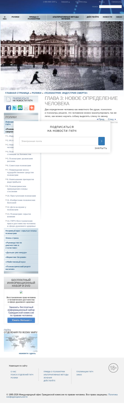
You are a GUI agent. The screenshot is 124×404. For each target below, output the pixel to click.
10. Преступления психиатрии (21, 196)
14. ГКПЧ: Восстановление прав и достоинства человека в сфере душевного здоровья (21, 223)
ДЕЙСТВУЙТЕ (93, 17)
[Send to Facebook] (8, 107)
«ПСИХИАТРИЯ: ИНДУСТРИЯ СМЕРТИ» (66, 93)
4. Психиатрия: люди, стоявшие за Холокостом (19, 153)
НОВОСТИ (107, 17)
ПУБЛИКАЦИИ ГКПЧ (84, 372)
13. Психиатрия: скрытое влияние (19, 215)
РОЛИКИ (15, 17)
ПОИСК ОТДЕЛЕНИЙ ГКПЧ (22, 375)
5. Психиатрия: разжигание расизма (20, 160)
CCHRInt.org (81, 2)
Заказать (65, 2)
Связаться (116, 2)
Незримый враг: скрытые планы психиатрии (21, 232)
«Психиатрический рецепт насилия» (18, 267)
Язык (101, 2)
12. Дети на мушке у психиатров (16, 208)
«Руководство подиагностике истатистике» (13, 245)
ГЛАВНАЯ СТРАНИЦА (17, 93)
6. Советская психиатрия (19, 165)
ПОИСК (95, 7)
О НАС (5, 18)
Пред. (101, 119)
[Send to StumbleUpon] (20, 107)
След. (111, 119)
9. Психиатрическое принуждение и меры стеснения (17, 189)
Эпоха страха (12, 238)
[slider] (61, 87)
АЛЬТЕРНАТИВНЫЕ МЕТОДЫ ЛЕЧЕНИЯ (66, 18)
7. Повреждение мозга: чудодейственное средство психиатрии (20, 172)
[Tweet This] (14, 107)
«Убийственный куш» (15, 262)
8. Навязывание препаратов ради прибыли (20, 180)
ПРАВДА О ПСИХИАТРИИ (34, 18)
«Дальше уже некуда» (16, 252)
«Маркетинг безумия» (15, 257)
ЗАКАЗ (119, 17)
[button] (10, 87)
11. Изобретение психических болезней (21, 201)
